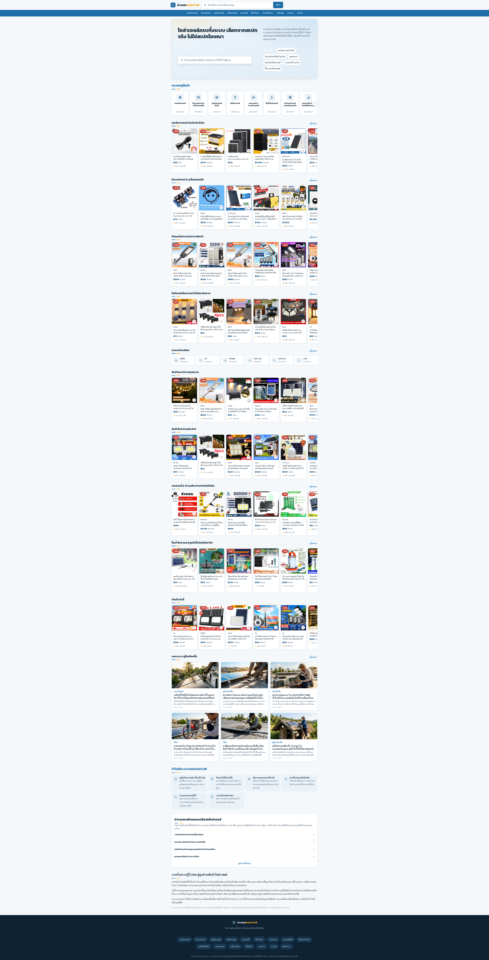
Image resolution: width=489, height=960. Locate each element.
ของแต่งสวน (219, 946)
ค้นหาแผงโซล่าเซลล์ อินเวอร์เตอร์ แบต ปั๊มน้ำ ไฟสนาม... (208, 60)
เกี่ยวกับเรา (286, 946)
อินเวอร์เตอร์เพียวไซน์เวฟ (275, 56)
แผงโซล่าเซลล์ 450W (286, 50)
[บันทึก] (194, 151)
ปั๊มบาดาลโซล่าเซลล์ (272, 68)
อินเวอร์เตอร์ (206, 13)
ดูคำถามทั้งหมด (244, 863)
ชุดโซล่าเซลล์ (219, 13)
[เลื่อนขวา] (314, 103)
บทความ (290, 13)
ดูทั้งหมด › (313, 123)
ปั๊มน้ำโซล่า (255, 13)
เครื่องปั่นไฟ (235, 946)
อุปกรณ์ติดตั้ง (288, 939)
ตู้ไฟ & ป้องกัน (304, 939)
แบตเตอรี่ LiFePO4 (292, 62)
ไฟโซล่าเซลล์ (232, 13)
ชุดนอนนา (294, 56)
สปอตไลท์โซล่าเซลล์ (273, 62)
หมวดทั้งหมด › (268, 13)
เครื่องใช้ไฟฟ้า (204, 946)
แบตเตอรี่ (244, 13)
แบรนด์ (299, 13)
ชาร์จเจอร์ (273, 939)
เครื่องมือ (280, 13)
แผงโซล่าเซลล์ (192, 13)
